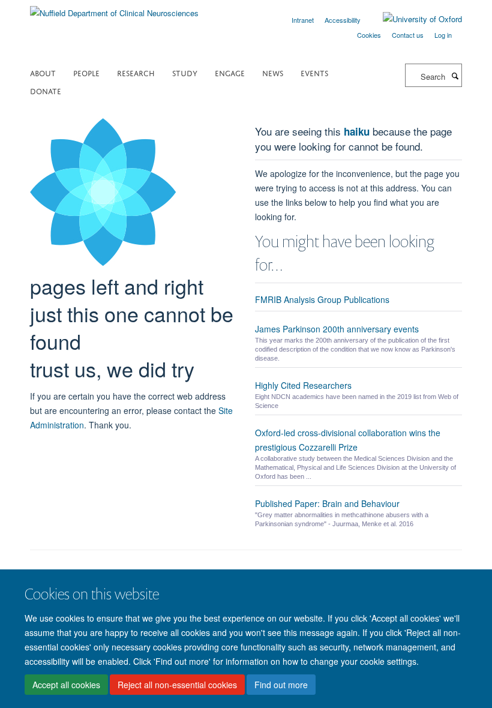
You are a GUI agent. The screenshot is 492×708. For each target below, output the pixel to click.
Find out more (281, 685)
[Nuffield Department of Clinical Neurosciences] (114, 8)
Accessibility (343, 20)
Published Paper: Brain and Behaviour (327, 503)
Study (184, 72)
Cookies (369, 35)
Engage (230, 72)
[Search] (454, 75)
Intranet (303, 20)
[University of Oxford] (413, 19)
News (272, 72)
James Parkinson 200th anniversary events (337, 329)
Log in (443, 35)
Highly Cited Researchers (303, 385)
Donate (45, 90)
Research (136, 72)
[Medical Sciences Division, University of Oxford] (246, 565)
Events (314, 72)
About (43, 72)
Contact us (408, 35)
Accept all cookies (66, 685)
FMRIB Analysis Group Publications (322, 299)
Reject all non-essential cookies (177, 685)
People (86, 72)
